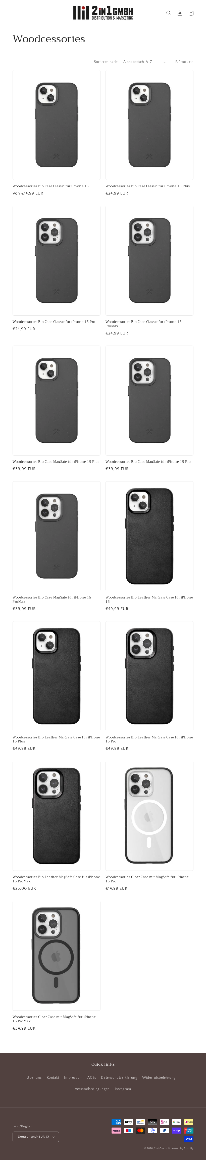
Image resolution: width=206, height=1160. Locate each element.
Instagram (123, 1089)
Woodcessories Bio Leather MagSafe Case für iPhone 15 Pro (149, 739)
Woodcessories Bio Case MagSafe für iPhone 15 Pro (148, 462)
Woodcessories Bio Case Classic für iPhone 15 (51, 186)
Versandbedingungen (92, 1089)
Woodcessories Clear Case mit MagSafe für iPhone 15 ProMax (54, 1019)
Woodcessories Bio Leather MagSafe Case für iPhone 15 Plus (56, 739)
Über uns (34, 1078)
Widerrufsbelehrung (159, 1078)
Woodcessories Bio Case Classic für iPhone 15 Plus (148, 186)
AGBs (91, 1078)
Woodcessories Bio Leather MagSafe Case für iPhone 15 (149, 599)
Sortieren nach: (106, 62)
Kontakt (53, 1078)
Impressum (73, 1078)
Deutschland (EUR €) (33, 1136)
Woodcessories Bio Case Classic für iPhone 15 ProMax (144, 324)
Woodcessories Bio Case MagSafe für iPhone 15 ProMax (52, 599)
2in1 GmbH (160, 1148)
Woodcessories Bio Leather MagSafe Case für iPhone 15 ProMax (56, 879)
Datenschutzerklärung (119, 1078)
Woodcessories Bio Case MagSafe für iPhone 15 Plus (56, 462)
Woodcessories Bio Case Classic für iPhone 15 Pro (54, 322)
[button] (15, 13)
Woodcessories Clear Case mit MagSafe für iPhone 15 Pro (147, 879)
